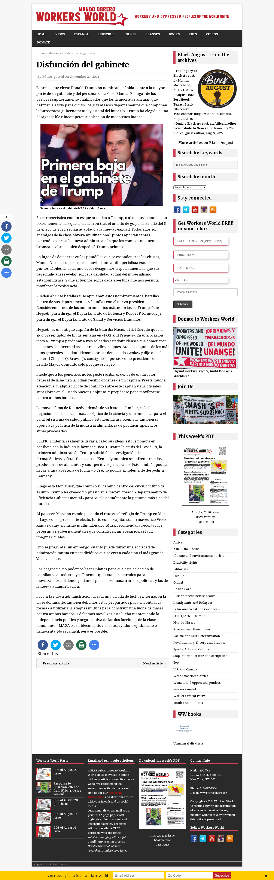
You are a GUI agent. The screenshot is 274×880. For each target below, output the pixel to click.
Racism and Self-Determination (196, 636)
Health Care (182, 589)
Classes (152, 34)
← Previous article (54, 663)
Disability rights (185, 562)
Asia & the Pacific (186, 549)
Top (176, 662)
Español (81, 34)
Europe (178, 576)
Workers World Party (189, 696)
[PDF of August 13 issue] (43, 821)
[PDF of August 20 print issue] (43, 808)
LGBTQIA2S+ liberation (190, 616)
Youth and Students (188, 703)
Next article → (155, 663)
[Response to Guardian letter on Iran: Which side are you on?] (43, 791)
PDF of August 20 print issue (66, 802)
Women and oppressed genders (197, 682)
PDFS (193, 34)
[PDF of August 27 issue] (43, 777)
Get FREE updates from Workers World (78, 875)
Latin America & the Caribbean (196, 609)
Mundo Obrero (184, 622)
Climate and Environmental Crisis (198, 556)
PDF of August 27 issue (65, 771)
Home (41, 34)
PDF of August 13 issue (65, 815)
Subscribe (107, 34)
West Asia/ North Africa (190, 676)
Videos (212, 34)
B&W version (205, 517)
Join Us (130, 34)
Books (174, 34)
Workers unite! (184, 689)
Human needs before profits (194, 596)
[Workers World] (137, 17)
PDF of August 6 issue (65, 829)
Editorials (180, 569)
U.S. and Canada (185, 669)
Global (178, 582)
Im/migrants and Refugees (193, 602)
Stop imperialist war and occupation (200, 656)
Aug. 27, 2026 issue (205, 512)
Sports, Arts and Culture (191, 649)
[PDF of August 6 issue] (43, 835)
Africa (177, 542)
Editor (47, 76)
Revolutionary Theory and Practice (199, 642)
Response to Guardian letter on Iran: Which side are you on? (67, 789)
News (60, 34)
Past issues (205, 522)
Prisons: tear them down (191, 629)
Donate (43, 42)
